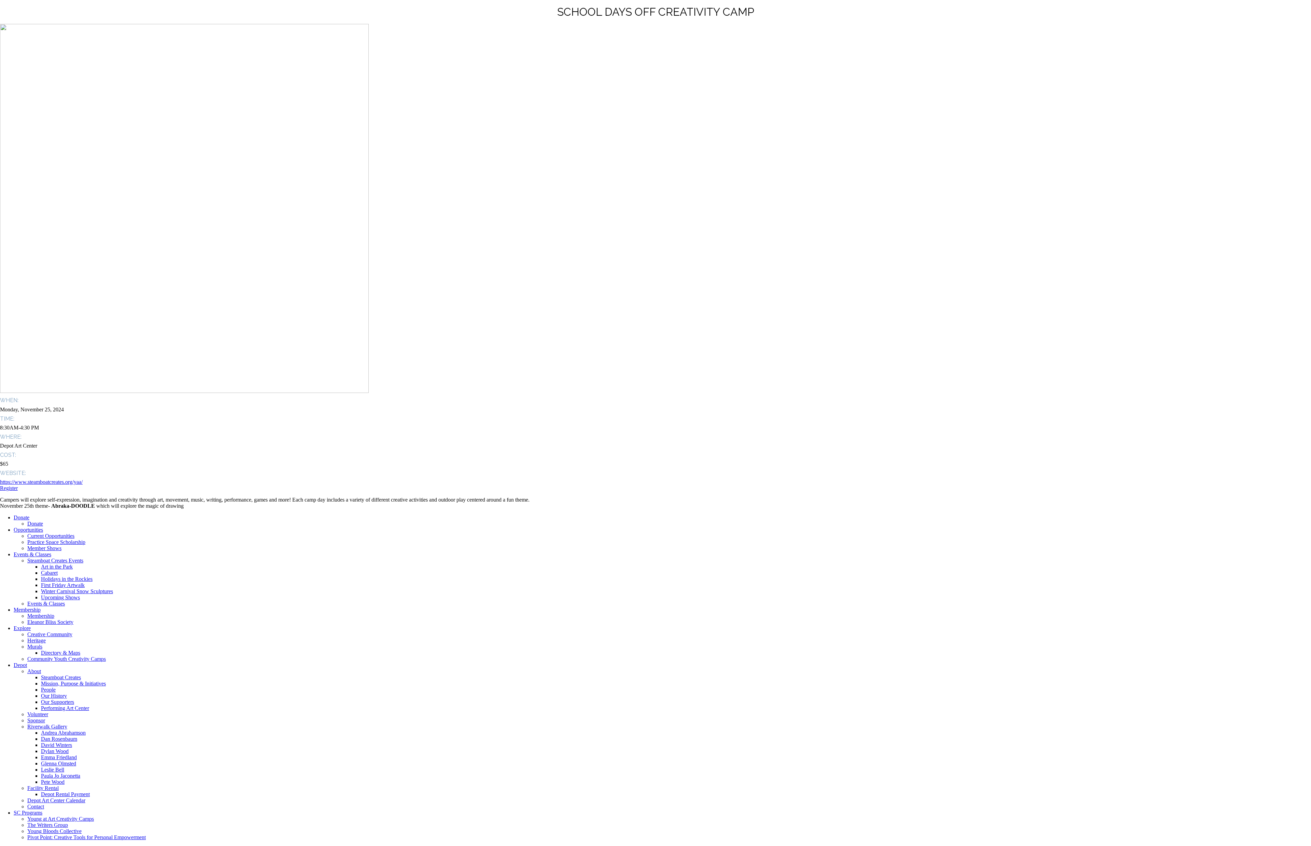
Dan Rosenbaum (59, 739)
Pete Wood (53, 782)
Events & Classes (32, 554)
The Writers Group (47, 825)
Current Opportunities (50, 536)
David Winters (56, 745)
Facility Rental (43, 788)
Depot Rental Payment (65, 794)
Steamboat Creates (61, 677)
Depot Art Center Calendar (56, 800)
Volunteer (37, 714)
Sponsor (36, 720)
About (34, 671)
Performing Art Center (65, 708)
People (48, 690)
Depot (20, 665)
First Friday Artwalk (63, 585)
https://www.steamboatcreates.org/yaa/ (41, 482)
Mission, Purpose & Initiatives (73, 683)
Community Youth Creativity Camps (66, 659)
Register (9, 488)
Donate (21, 517)
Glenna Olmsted (58, 763)
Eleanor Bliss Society (50, 622)
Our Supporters (57, 702)
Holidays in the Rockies (67, 579)
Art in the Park (57, 567)
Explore (22, 628)
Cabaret (49, 573)
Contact (35, 806)
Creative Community (49, 634)
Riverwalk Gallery (47, 726)
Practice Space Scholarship (56, 542)
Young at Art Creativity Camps (60, 819)
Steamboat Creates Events (55, 560)
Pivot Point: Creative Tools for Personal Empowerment (86, 837)
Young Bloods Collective (54, 831)
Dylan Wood (55, 751)
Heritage (36, 640)
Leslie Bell (52, 770)
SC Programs (28, 813)
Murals (34, 647)
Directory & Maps (60, 653)
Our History (54, 696)
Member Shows (44, 548)
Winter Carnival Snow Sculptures (77, 591)
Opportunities (28, 530)
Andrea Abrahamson (63, 733)
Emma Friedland (59, 757)
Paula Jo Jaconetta (60, 776)
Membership (27, 610)
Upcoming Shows (60, 597)
